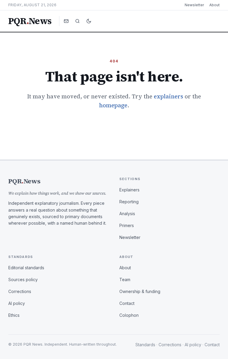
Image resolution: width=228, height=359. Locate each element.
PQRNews (29, 21)
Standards (145, 344)
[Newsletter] (66, 21)
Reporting (129, 201)
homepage (113, 105)
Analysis (127, 213)
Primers (126, 225)
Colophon (129, 315)
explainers (168, 96)
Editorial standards (26, 267)
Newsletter (194, 5)
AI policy (16, 303)
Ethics (14, 315)
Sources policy (23, 279)
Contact (126, 303)
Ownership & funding (139, 291)
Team (124, 279)
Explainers (129, 189)
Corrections (19, 291)
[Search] (77, 21)
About (214, 5)
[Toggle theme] (89, 21)
